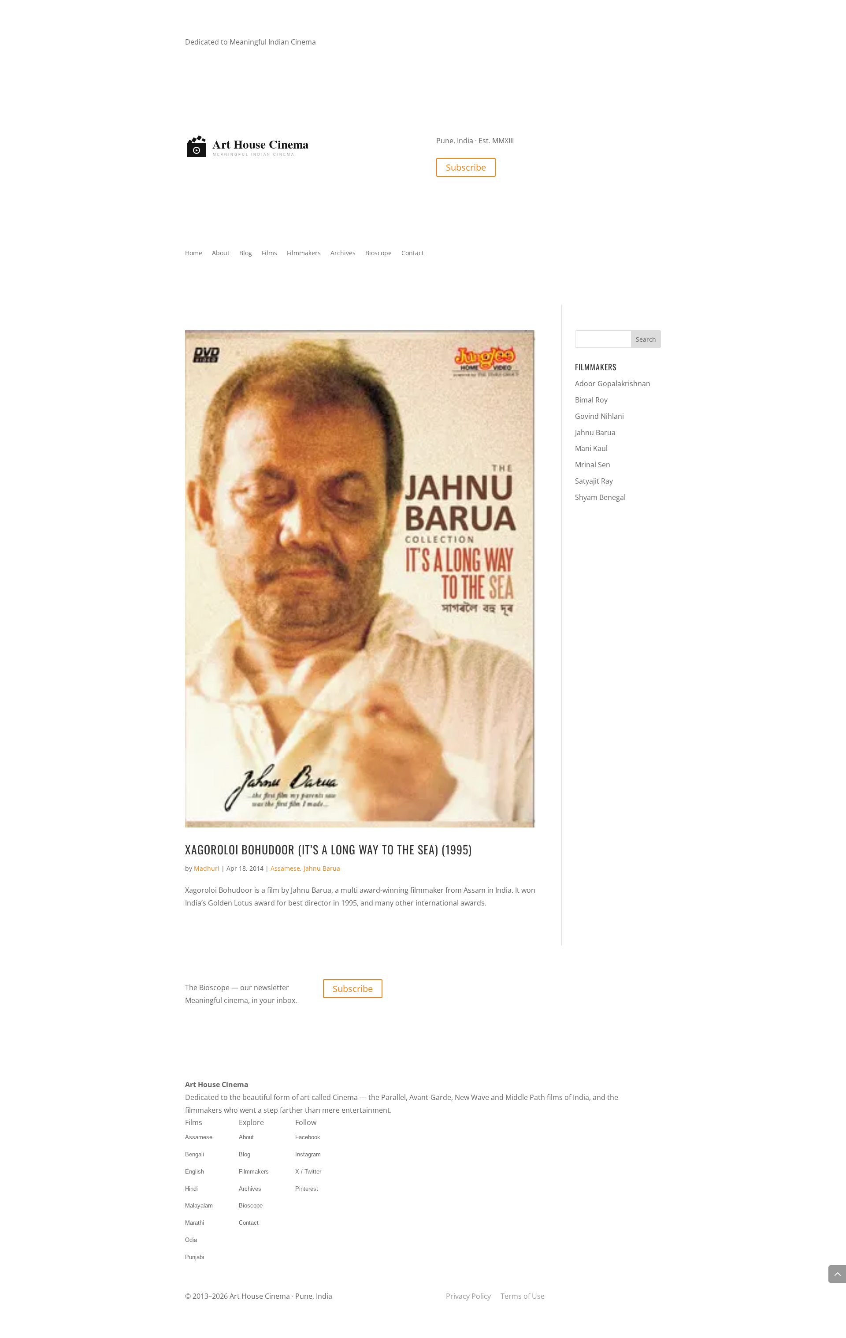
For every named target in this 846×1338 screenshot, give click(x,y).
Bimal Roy (591, 400)
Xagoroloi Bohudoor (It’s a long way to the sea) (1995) (328, 849)
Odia (191, 1240)
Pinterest (306, 1188)
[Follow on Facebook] (443, 43)
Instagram (308, 1154)
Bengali (194, 1154)
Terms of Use (523, 1296)
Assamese (285, 868)
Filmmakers (304, 253)
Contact (412, 253)
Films (269, 253)
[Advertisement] (618, 649)
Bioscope (378, 253)
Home (193, 253)
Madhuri (206, 868)
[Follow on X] (478, 43)
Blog (245, 253)
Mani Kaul (591, 448)
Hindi (191, 1188)
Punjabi (194, 1257)
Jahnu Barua (322, 868)
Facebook (307, 1137)
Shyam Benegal (600, 497)
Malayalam (199, 1205)
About (221, 253)
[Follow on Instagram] (461, 43)
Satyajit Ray (594, 481)
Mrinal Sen (592, 465)
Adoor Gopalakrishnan (612, 383)
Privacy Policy (468, 1296)
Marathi (194, 1222)
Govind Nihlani (599, 416)
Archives (343, 253)
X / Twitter (308, 1171)
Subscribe (466, 167)
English (194, 1171)
